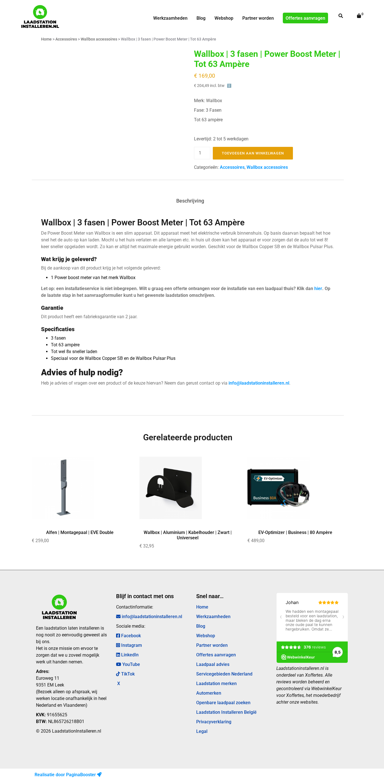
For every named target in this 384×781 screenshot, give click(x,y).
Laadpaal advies (212, 664)
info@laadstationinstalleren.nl (259, 383)
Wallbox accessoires (99, 39)
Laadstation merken (216, 683)
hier (318, 288)
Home (46, 39)
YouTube (130, 664)
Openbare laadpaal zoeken (223, 702)
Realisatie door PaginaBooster (66, 774)
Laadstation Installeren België (226, 712)
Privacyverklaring (213, 721)
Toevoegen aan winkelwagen (253, 153)
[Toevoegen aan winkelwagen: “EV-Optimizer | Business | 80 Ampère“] (330, 465)
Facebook (130, 635)
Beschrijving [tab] (190, 201)
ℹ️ (229, 86)
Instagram (131, 645)
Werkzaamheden (170, 18)
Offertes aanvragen (305, 18)
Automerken (208, 693)
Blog (200, 18)
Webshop (223, 18)
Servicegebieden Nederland (224, 674)
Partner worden (258, 18)
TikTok (127, 674)
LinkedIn (129, 654)
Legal (201, 731)
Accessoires (66, 39)
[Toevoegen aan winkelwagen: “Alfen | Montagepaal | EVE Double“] (115, 465)
